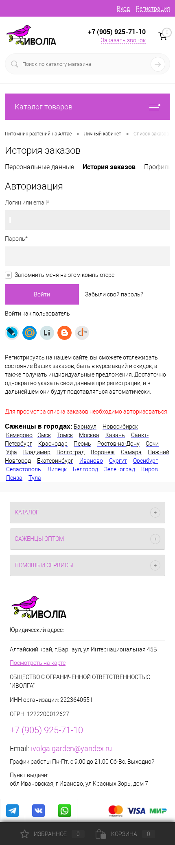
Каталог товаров (43, 106)
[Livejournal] (12, 333)
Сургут (118, 460)
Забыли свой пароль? (114, 294)
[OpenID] (82, 333)
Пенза (14, 478)
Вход (123, 8)
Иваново (91, 460)
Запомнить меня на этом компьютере (64, 275)
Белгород (85, 469)
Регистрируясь (25, 357)
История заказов (109, 166)
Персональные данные (39, 167)
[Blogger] (64, 333)
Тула (34, 478)
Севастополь (23, 469)
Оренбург (145, 460)
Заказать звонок (123, 40)
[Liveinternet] (47, 333)
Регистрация (153, 8)
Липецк (57, 469)
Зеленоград (119, 469)
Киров (149, 469)
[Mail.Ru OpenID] (29, 333)
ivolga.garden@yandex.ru (71, 748)
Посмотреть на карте (38, 663)
